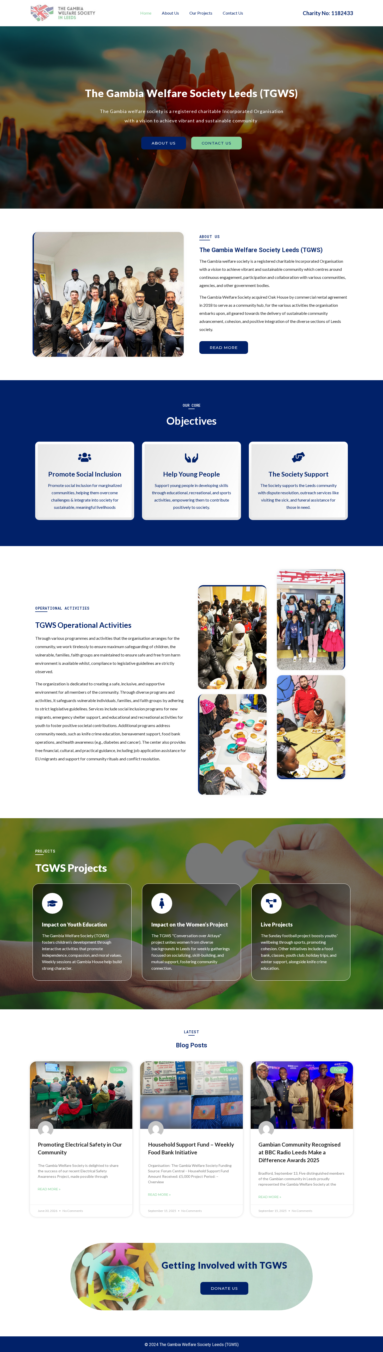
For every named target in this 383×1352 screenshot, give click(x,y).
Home (145, 12)
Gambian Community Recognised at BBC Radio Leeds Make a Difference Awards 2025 (299, 1152)
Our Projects (200, 12)
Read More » (49, 1189)
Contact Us (233, 12)
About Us (170, 12)
